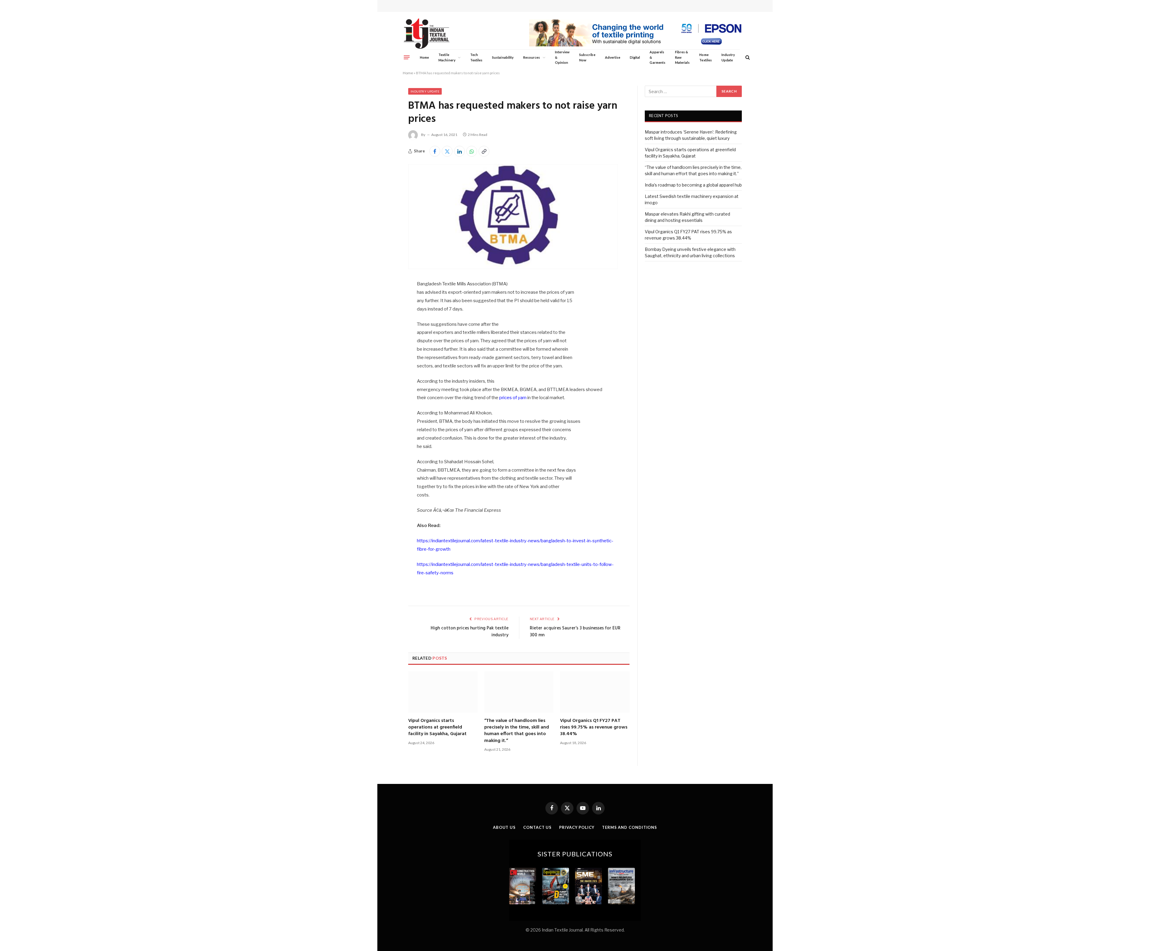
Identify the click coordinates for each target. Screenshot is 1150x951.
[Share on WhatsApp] (471, 151)
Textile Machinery (447, 57)
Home (424, 57)
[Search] (747, 57)
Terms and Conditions (629, 827)
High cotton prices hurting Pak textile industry (470, 632)
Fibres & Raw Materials (682, 57)
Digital (635, 57)
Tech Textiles (476, 57)
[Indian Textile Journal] (426, 33)
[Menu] (407, 57)
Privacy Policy (576, 827)
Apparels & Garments (657, 57)
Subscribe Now (587, 57)
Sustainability (503, 57)
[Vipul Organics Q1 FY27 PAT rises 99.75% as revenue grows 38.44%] (595, 692)
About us (504, 827)
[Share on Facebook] (434, 151)
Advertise (613, 57)
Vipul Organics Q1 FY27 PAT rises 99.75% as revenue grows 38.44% (593, 727)
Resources (531, 57)
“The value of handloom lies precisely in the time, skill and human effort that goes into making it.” (516, 730)
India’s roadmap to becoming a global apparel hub (693, 184)
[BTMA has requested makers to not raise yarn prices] (513, 267)
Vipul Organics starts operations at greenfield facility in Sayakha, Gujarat (437, 727)
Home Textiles (705, 57)
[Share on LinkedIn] (459, 151)
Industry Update (728, 57)
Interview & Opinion (562, 57)
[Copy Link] (484, 151)
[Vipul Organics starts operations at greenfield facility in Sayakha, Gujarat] (443, 692)
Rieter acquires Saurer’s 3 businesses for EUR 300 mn (575, 632)
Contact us (537, 827)
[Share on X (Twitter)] (447, 151)
